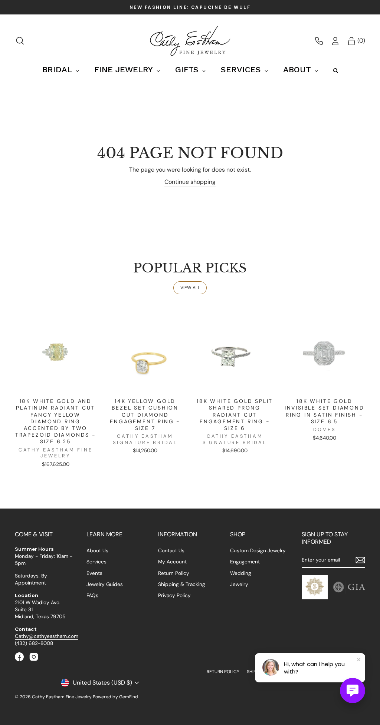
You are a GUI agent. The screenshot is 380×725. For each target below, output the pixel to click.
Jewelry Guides (104, 584)
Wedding (240, 573)
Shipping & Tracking (181, 584)
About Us (97, 550)
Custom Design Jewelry (258, 550)
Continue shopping (190, 182)
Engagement (245, 562)
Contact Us (171, 550)
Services (96, 562)
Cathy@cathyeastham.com (46, 636)
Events (94, 573)
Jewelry (239, 584)
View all (190, 288)
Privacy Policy (174, 595)
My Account (172, 562)
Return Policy (173, 573)
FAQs (92, 595)
